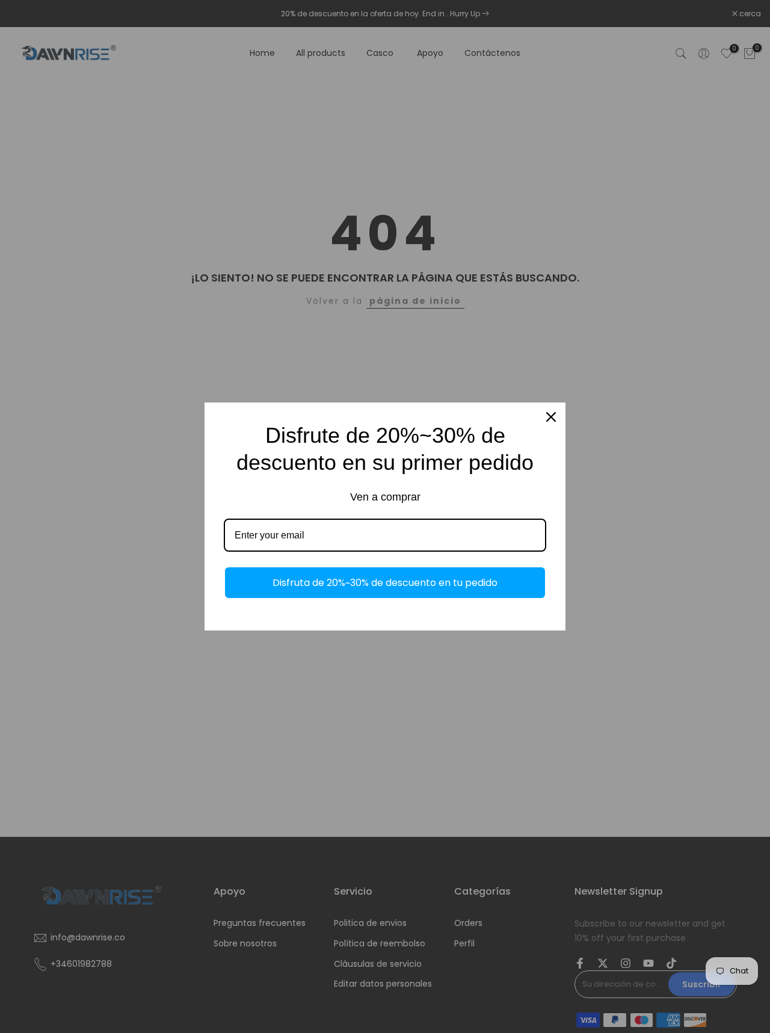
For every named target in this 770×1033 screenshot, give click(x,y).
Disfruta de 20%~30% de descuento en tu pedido (385, 583)
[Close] (551, 416)
